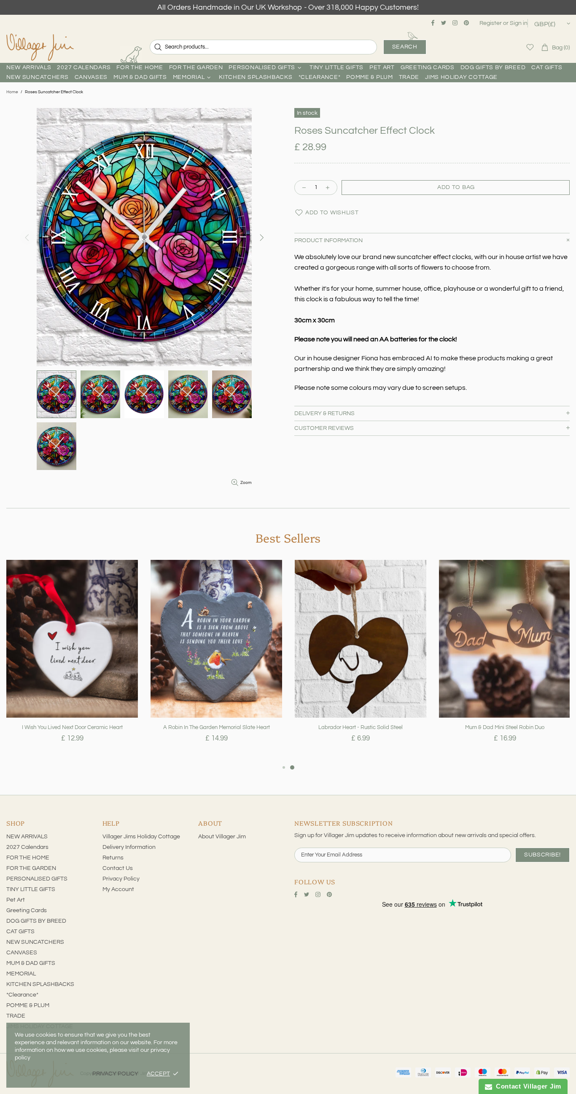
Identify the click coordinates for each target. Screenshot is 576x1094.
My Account (118, 889)
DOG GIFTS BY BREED (36, 921)
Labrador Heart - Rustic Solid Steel (360, 727)
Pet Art (15, 900)
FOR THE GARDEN (31, 868)
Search (404, 47)
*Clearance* (22, 995)
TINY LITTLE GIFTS (30, 889)
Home (12, 92)
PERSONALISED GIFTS (36, 879)
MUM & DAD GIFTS (30, 963)
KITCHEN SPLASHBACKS (40, 984)
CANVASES (21, 953)
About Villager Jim (222, 837)
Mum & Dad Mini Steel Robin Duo (504, 727)
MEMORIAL (21, 974)
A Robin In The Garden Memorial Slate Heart (216, 727)
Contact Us (117, 868)
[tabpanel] (72, 661)
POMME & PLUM (27, 1005)
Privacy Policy (121, 879)
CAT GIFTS (20, 932)
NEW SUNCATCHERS (35, 942)
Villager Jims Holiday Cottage (141, 837)
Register (490, 23)
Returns (113, 858)
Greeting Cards (26, 910)
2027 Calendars (27, 847)
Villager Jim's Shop (40, 47)
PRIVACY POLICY (115, 1074)
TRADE (15, 1016)
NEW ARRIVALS (27, 837)
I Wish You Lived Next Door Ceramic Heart (72, 727)
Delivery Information (129, 847)
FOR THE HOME (27, 858)
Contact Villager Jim (526, 1086)
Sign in (519, 23)
